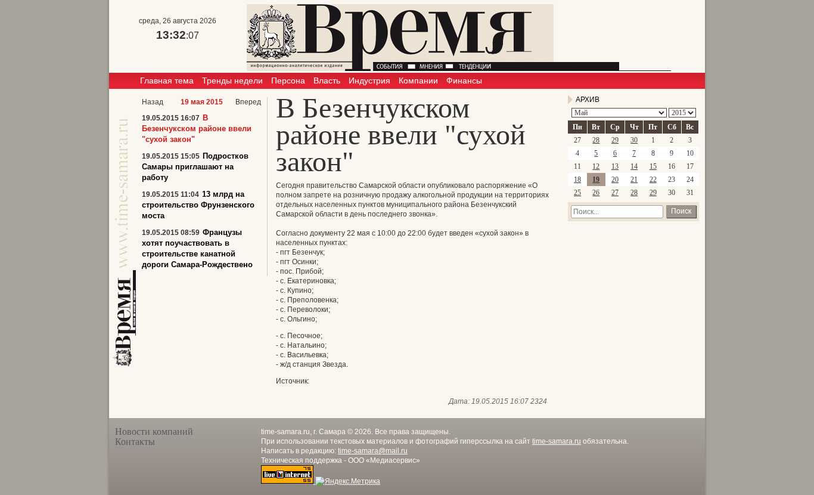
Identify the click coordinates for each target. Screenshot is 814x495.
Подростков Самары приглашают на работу (195, 166)
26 (595, 192)
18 (577, 179)
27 (615, 192)
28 (595, 140)
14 (634, 166)
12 (595, 166)
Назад (152, 102)
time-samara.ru (556, 441)
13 (615, 166)
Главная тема (167, 80)
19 (595, 179)
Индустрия (369, 80)
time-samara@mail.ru (373, 451)
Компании (418, 80)
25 (577, 192)
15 (653, 166)
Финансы (464, 80)
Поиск (681, 211)
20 (615, 179)
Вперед (248, 102)
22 (653, 179)
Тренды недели (232, 80)
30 (634, 140)
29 (615, 140)
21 (634, 179)
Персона (288, 80)
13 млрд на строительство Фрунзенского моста (198, 205)
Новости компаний (154, 431)
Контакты (135, 442)
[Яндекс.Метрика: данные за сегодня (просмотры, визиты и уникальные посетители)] (347, 481)
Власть (326, 80)
